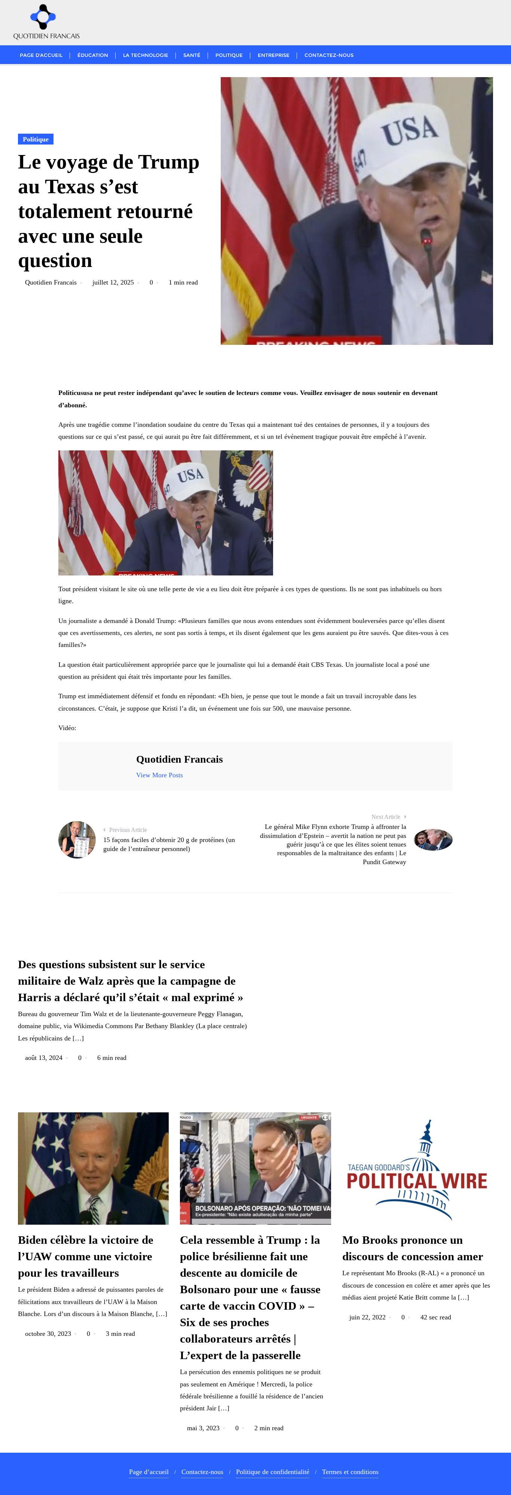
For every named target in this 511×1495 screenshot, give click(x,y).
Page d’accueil (149, 1472)
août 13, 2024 (43, 1057)
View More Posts (159, 775)
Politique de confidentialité (272, 1472)
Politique (36, 139)
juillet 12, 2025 (113, 282)
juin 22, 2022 (368, 1317)
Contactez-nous (202, 1472)
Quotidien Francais (51, 282)
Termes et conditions (350, 1472)
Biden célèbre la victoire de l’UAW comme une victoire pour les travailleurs (85, 1256)
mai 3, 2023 (203, 1428)
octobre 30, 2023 (48, 1333)
